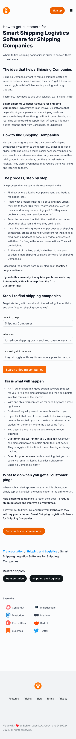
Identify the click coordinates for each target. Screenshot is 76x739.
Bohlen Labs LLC (33, 725)
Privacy (63, 698)
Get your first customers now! (24, 531)
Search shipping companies (24, 369)
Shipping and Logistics (46, 578)
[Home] (6, 10)
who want (8, 334)
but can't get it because (17, 351)
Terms (50, 698)
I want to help (11, 317)
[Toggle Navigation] (71, 10)
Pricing (28, 698)
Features (14, 698)
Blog (39, 698)
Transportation (15, 578)
